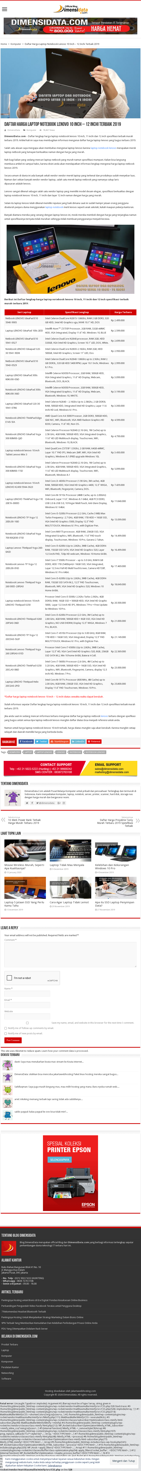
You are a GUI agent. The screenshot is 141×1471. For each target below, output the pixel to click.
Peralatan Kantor (10, 1367)
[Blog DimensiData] (70, 8)
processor (82, 338)
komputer (15, 752)
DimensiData (14, 130)
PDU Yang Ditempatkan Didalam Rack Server (24, 1328)
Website (8, 1011)
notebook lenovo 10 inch (25, 195)
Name (8, 988)
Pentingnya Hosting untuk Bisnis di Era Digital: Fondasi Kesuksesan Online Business (44, 1300)
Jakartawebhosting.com (83, 1391)
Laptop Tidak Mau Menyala (67, 865)
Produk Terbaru (9, 1344)
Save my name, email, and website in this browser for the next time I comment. (93, 1022)
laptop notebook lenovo (103, 148)
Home (4, 44)
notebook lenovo (95, 752)
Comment (10, 940)
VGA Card (67, 651)
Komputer (16, 44)
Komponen (7, 1361)
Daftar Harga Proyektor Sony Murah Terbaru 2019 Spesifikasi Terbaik (115, 821)
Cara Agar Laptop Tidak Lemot (69, 902)
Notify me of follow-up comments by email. (31, 1028)
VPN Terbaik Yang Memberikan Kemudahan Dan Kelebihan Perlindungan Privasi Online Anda (49, 1323)
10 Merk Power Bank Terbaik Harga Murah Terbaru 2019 (24, 820)
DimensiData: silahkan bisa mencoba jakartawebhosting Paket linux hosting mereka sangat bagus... (66, 1074)
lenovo (104, 716)
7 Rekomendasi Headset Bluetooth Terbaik (23, 1311)
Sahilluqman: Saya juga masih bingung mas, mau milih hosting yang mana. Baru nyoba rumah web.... (67, 1086)
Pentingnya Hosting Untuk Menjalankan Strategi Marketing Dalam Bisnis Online (42, 1317)
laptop (28, 752)
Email (8, 1000)
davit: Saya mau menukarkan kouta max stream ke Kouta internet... (49, 1061)
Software (6, 1378)
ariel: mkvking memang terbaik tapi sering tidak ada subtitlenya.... (49, 1099)
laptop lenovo (44, 752)
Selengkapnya (55, 1465)
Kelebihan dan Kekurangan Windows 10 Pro (112, 866)
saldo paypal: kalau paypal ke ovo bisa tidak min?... (41, 1111)
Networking (7, 1373)
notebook (75, 752)
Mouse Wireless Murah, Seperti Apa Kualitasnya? (24, 866)
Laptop (5, 1350)
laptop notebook (54, 207)
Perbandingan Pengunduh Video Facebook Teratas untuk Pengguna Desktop (41, 1306)
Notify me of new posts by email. (25, 1033)
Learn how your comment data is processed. (65, 1051)
